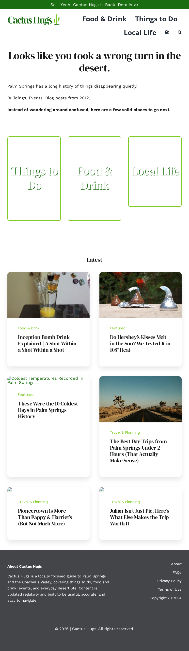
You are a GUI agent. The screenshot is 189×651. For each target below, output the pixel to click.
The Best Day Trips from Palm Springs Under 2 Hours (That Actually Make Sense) (138, 451)
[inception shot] (48, 274)
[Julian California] (101, 488)
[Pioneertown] (9, 488)
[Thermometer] (48, 378)
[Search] (180, 32)
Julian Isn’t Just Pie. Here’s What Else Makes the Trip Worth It (139, 517)
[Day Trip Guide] (140, 378)
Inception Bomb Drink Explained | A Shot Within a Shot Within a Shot (47, 343)
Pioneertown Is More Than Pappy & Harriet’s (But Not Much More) (45, 517)
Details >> (128, 4)
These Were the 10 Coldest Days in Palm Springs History (48, 410)
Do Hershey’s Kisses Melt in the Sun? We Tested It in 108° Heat (140, 343)
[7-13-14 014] (140, 274)
